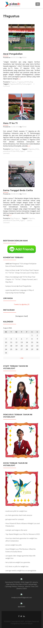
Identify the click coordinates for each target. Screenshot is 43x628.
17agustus (12, 84)
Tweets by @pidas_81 (21, 304)
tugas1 (29, 84)
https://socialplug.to (12, 277)
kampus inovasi (10, 286)
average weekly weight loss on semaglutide (20, 570)
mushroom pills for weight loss (16, 511)
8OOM (26, 82)
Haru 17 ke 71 (10, 123)
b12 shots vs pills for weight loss (16, 566)
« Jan (21, 358)
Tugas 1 (22, 151)
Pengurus (17, 149)
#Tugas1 (13, 82)
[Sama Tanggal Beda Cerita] (21, 174)
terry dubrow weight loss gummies (17, 562)
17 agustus (20, 82)
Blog (31, 82)
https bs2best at (11, 270)
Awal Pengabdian (13, 54)
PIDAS (24, 57)
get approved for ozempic (14, 519)
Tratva (24, 84)
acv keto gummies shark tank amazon (18, 515)
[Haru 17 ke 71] (21, 106)
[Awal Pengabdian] (21, 37)
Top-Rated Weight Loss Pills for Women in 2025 (22, 534)
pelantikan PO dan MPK (11, 151)
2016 (37, 149)
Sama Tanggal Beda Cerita (18, 190)
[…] (19, 79)
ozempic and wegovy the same (16, 530)
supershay (9, 290)
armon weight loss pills (13, 545)
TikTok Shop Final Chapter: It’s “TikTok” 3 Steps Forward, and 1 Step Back (21, 279)
